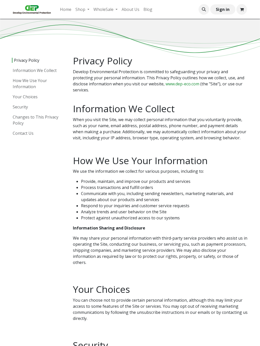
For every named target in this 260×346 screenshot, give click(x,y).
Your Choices (25, 97)
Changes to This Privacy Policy (35, 120)
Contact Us (23, 133)
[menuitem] (65, 9)
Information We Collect (35, 70)
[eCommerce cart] (241, 9)
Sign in (223, 9)
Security (20, 107)
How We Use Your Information (30, 83)
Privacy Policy (26, 60)
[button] (204, 9)
